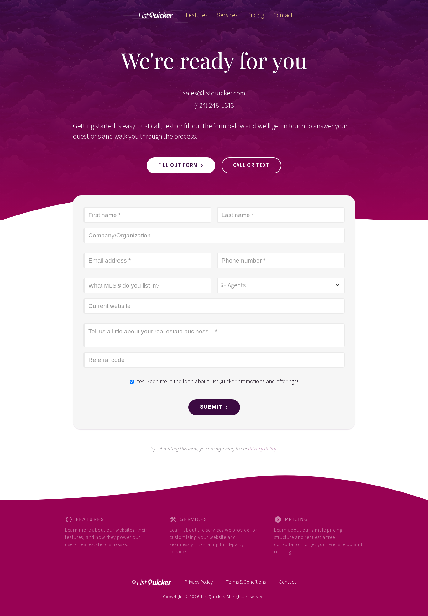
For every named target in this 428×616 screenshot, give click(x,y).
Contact (287, 582)
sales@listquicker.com (214, 93)
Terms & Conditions (246, 582)
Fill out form (177, 165)
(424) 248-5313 (214, 105)
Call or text (251, 165)
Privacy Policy (262, 449)
